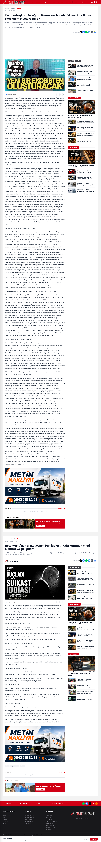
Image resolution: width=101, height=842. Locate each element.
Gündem (52, 2)
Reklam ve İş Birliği (50, 827)
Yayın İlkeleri (49, 819)
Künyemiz (24, 803)
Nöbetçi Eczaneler (29, 815)
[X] (90, 803)
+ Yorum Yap (61, 508)
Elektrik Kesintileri (29, 821)
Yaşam (68, 2)
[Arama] (94, 2)
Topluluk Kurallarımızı (51, 821)
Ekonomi (60, 2)
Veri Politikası (49, 823)
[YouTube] (93, 803)
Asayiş (45, 2)
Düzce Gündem (35, 2)
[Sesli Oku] (57, 94)
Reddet (86, 839)
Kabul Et (94, 839)
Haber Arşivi (28, 823)
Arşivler (40, 803)
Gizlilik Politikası (58, 803)
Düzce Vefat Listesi (29, 817)
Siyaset (75, 2)
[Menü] (97, 2)
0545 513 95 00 (38, 835)
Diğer (82, 2)
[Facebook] (86, 803)
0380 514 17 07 (8, 835)
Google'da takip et (11, 94)
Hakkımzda (49, 815)
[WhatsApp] (83, 803)
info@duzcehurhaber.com (23, 835)
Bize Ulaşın (9, 803)
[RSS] (96, 803)
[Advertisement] (50, 46)
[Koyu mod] (92, 2)
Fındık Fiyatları (28, 819)
